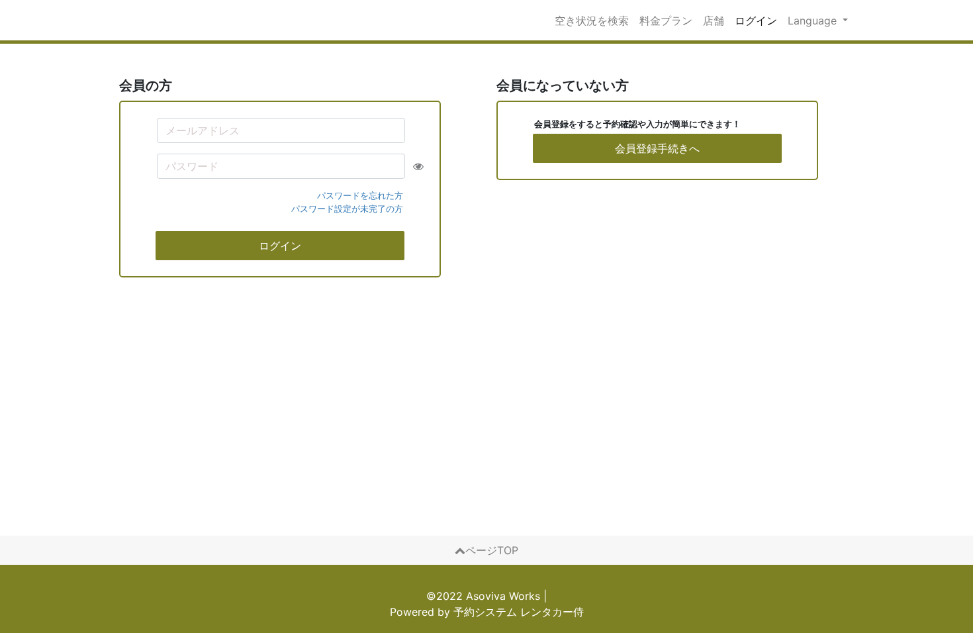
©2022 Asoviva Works (483, 596)
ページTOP (491, 550)
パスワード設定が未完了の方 (347, 208)
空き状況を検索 (592, 20)
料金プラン (665, 20)
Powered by (487, 611)
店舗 (713, 20)
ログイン (756, 20)
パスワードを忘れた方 (360, 195)
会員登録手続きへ (657, 148)
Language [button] (814, 20)
